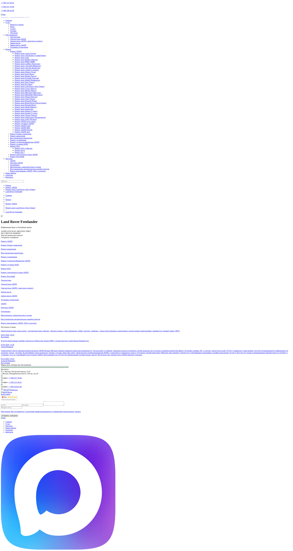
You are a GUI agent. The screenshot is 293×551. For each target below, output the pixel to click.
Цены (12, 27)
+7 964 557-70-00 (7, 7)
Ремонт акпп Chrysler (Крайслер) (27, 68)
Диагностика (15, 37)
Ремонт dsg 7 (20, 152)
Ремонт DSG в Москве (23, 148)
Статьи (13, 29)
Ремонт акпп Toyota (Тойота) (26, 115)
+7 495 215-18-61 (7, 3)
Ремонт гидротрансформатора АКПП (24, 142)
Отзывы (13, 31)
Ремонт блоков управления (20, 134)
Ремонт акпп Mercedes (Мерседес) (28, 93)
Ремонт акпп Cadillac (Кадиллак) (27, 64)
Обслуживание (11, 35)
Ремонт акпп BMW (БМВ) (25, 62)
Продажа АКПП (16, 163)
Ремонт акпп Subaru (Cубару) (26, 111)
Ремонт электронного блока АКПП (24, 155)
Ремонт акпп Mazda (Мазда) (25, 91)
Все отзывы (5, 363)
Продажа (8, 159)
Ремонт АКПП (16, 51)
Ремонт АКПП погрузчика (25, 122)
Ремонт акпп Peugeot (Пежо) (26, 101)
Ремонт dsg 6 (20, 150)
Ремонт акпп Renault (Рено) (25, 105)
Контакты (9, 177)
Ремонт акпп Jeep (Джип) (24, 82)
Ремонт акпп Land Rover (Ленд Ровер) (29, 86)
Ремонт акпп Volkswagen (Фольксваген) (30, 117)
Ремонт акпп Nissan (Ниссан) (26, 97)
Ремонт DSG (15, 146)
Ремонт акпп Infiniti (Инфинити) (27, 80)
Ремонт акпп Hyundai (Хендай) (27, 78)
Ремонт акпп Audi (22, 58)
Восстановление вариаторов (21, 138)
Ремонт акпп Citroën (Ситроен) (27, 70)
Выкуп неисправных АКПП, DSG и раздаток (28, 171)
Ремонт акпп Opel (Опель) (25, 99)
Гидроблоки (14, 165)
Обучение (14, 33)
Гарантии (9, 175)
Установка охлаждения (19, 47)
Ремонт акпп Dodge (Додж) (25, 72)
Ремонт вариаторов (17, 136)
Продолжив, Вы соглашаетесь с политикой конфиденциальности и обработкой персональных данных (41, 412)
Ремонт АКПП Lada (22, 126)
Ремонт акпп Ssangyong (24, 109)
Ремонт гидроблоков (18, 140)
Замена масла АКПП (18, 45)
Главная (8, 20)
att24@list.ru (7, 392)
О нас (7, 22)
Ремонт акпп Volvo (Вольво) (26, 119)
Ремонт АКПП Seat (22, 132)
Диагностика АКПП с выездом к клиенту (26, 41)
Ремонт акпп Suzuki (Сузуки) (26, 113)
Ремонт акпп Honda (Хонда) (26, 76)
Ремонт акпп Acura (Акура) (25, 53)
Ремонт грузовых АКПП (24, 124)
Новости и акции (17, 25)
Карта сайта (5, 394)
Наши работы (10, 173)
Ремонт (8, 49)
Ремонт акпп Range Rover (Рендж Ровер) (30, 103)
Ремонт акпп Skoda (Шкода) (26, 107)
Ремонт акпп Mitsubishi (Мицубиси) (29, 95)
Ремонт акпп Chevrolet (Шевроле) (28, 66)
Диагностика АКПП (18, 39)
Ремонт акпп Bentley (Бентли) (26, 60)
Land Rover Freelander (13, 192)
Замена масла (15, 43)
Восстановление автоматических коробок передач (29, 169)
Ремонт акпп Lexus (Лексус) (26, 89)
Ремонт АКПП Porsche (23, 130)
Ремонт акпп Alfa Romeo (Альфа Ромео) (30, 56)
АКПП (12, 161)
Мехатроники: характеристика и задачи (25, 167)
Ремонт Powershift (17, 157)
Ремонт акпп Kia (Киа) (23, 84)
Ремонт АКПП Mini (22, 128)
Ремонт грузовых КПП (19, 144)
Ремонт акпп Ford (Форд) (24, 74)
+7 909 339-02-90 (7, 11)
